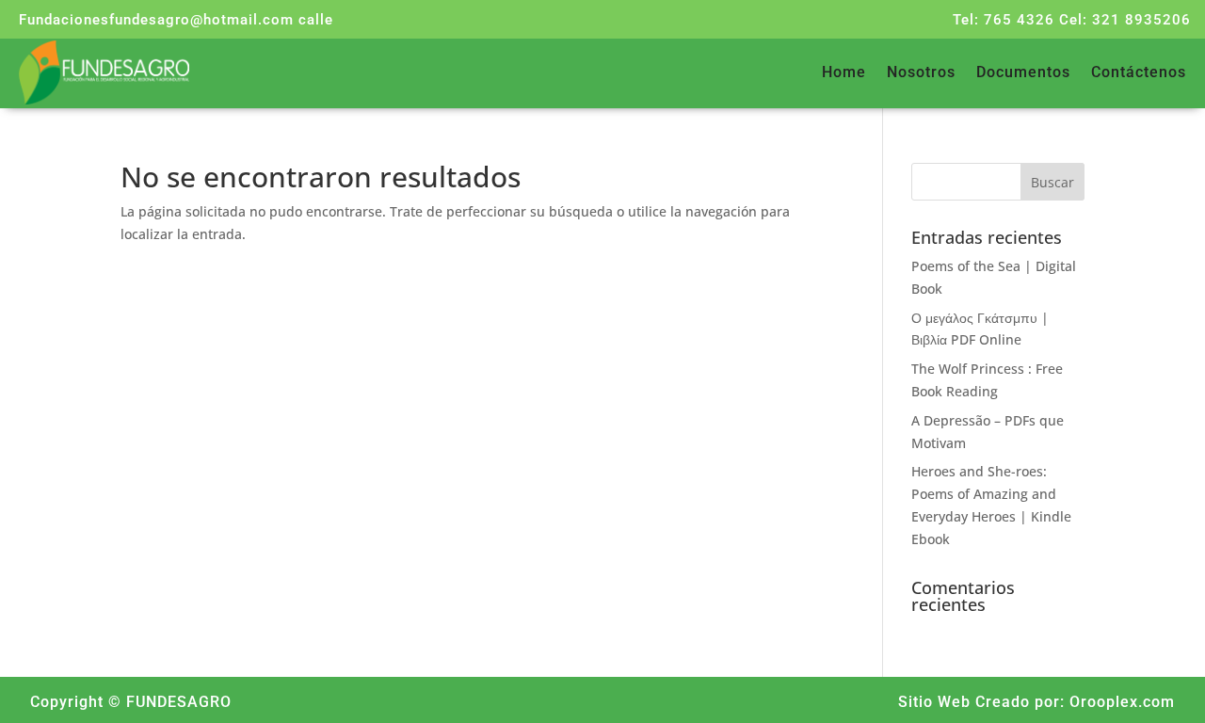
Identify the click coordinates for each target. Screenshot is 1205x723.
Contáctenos (1138, 73)
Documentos (1023, 73)
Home (844, 73)
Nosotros (921, 73)
